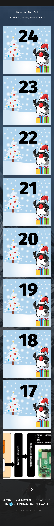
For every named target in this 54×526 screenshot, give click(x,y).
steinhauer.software (31, 504)
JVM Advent (27, 12)
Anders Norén (32, 511)
